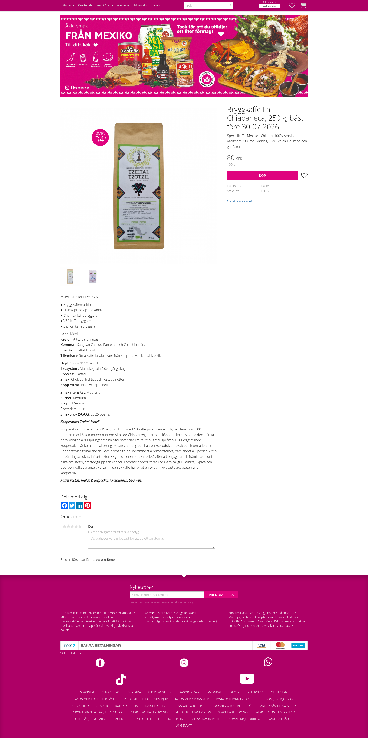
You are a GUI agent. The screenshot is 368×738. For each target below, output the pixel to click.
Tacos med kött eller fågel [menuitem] (95, 699)
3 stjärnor (72, 526)
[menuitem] (299, 717)
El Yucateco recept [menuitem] (225, 706)
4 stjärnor (76, 526)
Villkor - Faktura (70, 653)
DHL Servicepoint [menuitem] (171, 719)
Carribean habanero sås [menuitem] (149, 712)
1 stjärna (64, 526)
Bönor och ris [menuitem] (126, 706)
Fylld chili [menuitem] (143, 719)
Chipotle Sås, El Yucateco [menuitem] (88, 719)
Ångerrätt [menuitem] (184, 726)
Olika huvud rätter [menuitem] (206, 719)
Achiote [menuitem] (121, 719)
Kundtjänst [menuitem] (103, 5)
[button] (294, 5)
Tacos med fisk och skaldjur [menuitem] (146, 699)
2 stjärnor (68, 526)
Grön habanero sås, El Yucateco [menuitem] (98, 712)
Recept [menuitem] (156, 5)
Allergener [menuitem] (123, 5)
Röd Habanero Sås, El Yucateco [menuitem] (271, 706)
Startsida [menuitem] (68, 5)
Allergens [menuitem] (256, 692)
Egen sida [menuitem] (133, 692)
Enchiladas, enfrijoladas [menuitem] (275, 699)
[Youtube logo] (247, 679)
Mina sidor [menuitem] (141, 5)
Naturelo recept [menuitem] (158, 706)
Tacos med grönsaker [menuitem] (192, 699)
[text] (267, 158)
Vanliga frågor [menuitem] (280, 719)
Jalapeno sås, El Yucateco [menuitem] (275, 712)
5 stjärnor (80, 526)
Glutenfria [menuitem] (279, 692)
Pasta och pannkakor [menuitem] (232, 699)
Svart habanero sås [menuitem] (233, 712)
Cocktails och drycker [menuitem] (90, 706)
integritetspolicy (185, 602)
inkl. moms (269, 6)
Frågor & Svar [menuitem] (188, 692)
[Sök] (230, 5)
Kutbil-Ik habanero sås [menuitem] (193, 712)
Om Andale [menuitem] (85, 5)
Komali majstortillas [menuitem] (245, 719)
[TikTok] (120, 679)
